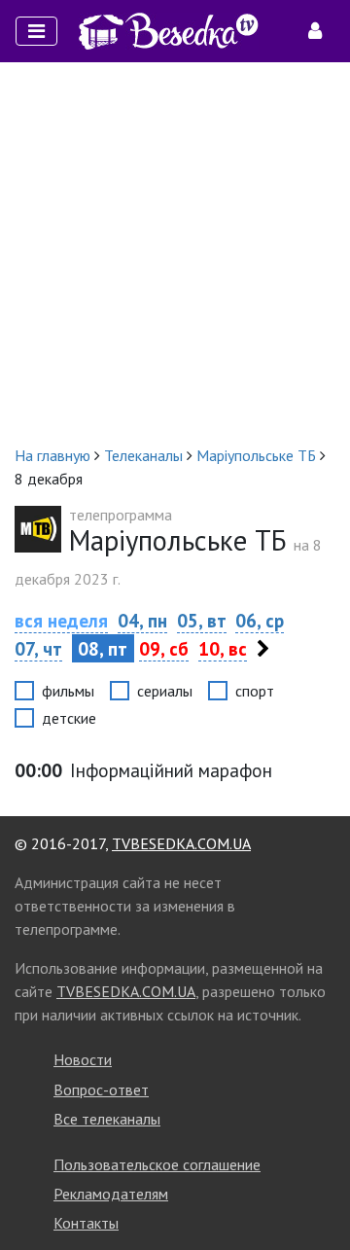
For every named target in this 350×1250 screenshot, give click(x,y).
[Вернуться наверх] (316, 1191)
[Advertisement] (175, 253)
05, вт (202, 620)
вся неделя (61, 620)
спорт (254, 690)
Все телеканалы (106, 1118)
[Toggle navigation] (36, 31)
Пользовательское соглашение (157, 1164)
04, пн (142, 620)
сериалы (164, 690)
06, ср (259, 620)
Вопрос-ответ (101, 1089)
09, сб (164, 648)
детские (69, 718)
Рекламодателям (110, 1193)
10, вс (222, 648)
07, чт (38, 648)
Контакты (86, 1222)
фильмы (68, 690)
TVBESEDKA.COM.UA (181, 843)
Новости (82, 1059)
